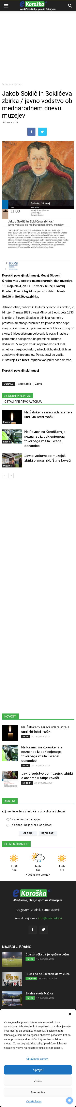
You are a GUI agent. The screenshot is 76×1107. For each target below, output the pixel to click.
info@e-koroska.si (50, 918)
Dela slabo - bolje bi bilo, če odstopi (31, 824)
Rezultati (47, 833)
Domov (6, 84)
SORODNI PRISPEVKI (17, 396)
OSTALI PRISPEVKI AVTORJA (23, 401)
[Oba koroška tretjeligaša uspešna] (12, 959)
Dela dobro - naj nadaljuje (25, 819)
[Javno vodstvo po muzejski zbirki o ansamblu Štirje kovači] (12, 460)
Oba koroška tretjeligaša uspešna (48, 954)
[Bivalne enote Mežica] (12, 998)
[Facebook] (33, 930)
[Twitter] (44, 930)
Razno (17, 84)
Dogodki (7, 465)
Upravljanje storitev (37, 1058)
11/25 (14, 868)
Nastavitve (38, 1092)
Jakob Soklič (24, 383)
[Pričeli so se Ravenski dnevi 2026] (12, 979)
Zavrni (38, 1081)
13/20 (38, 868)
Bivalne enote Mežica (40, 993)
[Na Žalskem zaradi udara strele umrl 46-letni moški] (12, 417)
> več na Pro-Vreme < (38, 874)
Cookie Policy (34, 1101)
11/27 (62, 868)
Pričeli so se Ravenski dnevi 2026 (48, 974)
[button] (70, 1014)
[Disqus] (38, 539)
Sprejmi (38, 1070)
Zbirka (38, 383)
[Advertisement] (38, 40)
